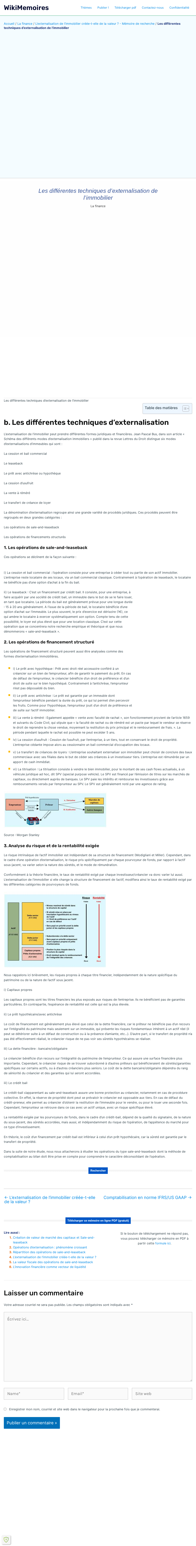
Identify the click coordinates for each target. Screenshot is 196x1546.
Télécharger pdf (125, 7)
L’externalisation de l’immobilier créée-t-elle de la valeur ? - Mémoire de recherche (94, 23)
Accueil (9, 23)
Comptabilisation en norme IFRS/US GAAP (148, 1197)
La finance (24, 23)
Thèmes (86, 7)
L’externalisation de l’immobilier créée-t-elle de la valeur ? (49, 1199)
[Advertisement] (98, 364)
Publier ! (103, 7)
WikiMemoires (26, 8)
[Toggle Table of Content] (184, 408)
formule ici (163, 1243)
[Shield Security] (6, 1540)
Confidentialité (179, 7)
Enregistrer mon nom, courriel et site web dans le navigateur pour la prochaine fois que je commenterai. (84, 1409)
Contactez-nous (153, 7)
